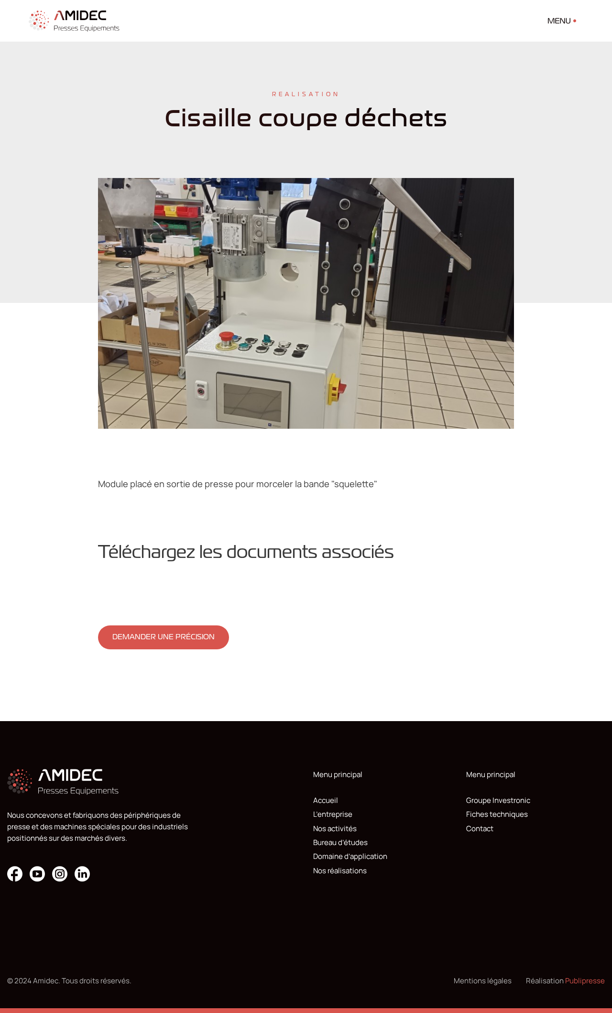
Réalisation (565, 981)
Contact (479, 829)
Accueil (325, 800)
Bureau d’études (340, 842)
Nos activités (335, 829)
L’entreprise (332, 814)
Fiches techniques (497, 814)
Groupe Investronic (498, 800)
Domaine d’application (350, 856)
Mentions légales (483, 981)
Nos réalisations (340, 871)
